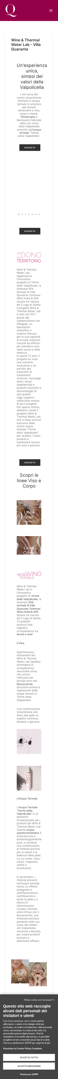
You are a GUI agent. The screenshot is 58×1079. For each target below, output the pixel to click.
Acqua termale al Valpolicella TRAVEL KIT (29, 203)
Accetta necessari (29, 1066)
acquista (29, 147)
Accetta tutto (29, 1057)
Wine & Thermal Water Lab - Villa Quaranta (26, 44)
